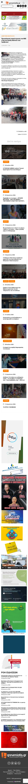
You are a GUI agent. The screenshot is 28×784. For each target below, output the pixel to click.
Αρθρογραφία (7, 341)
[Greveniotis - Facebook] (18, 6)
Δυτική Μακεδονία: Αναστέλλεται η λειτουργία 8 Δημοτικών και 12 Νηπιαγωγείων (13, 715)
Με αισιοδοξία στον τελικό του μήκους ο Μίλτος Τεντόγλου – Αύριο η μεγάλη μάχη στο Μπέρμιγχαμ (13, 229)
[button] (14, 562)
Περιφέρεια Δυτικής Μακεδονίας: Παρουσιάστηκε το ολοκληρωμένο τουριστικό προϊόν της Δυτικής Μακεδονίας (13, 709)
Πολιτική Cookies (20, 772)
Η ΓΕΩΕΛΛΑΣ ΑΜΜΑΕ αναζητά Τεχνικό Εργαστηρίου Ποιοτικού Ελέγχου (13, 169)
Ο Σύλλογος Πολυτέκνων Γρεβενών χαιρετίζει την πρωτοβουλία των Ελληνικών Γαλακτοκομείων (12, 259)
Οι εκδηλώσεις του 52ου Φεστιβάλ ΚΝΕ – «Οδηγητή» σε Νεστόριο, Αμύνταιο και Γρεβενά (12, 692)
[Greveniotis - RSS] (25, 6)
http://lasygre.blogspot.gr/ (7, 80)
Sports (6, 221)
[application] (14, 562)
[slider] (13, 567)
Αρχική (10, 770)
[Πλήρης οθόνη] (25, 567)
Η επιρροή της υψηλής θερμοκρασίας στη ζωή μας (13, 348)
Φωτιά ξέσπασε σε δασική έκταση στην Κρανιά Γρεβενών (12, 698)
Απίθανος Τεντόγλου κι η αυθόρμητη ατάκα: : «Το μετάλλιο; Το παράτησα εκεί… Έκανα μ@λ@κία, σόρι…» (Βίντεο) (14, 379)
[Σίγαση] (22, 567)
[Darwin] (17, 781)
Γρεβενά (6, 161)
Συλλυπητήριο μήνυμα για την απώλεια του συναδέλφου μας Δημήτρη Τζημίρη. (11, 676)
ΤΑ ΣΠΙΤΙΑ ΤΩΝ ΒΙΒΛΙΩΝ (9, 407)
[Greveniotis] (13, 3)
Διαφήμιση (10, 773)
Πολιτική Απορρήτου (8, 772)
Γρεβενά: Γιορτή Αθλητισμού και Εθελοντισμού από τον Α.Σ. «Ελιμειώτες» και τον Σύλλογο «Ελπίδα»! (11, 289)
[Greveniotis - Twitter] (20, 6)
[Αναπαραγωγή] (3, 567)
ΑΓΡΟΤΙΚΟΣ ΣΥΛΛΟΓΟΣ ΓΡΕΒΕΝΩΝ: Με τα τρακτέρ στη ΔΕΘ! (13, 703)
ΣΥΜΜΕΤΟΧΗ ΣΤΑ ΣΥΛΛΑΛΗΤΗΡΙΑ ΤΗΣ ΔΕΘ (11, 687)
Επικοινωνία (17, 773)
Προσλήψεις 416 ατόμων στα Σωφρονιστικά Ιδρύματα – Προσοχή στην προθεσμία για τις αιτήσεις (12, 682)
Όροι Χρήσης (16, 770)
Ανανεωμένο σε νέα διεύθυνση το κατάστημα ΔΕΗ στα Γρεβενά (12, 318)
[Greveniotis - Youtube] (23, 6)
